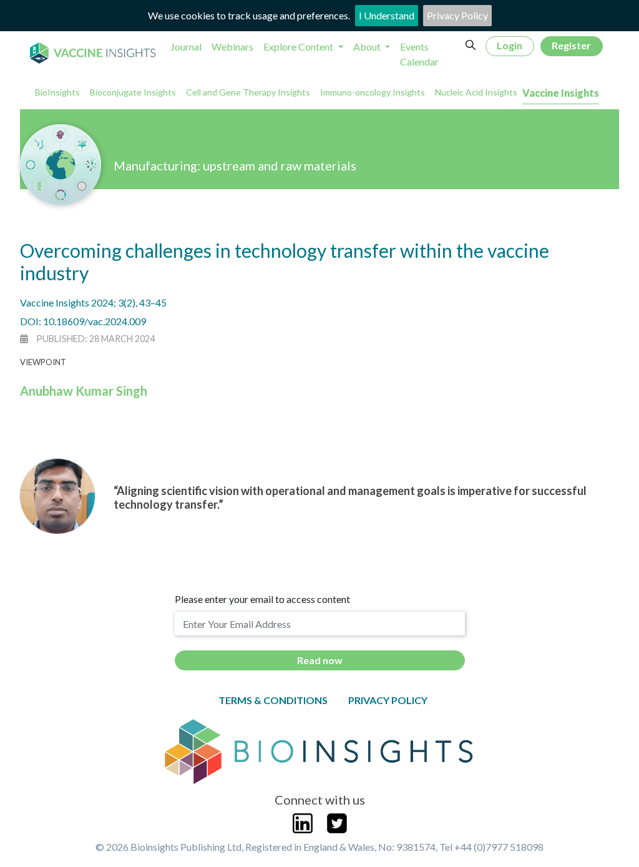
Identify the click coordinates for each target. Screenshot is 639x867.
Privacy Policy (457, 15)
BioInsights (57, 92)
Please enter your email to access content (262, 599)
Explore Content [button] (299, 46)
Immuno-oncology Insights (372, 92)
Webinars (232, 46)
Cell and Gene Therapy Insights (248, 92)
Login (509, 45)
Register (571, 45)
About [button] (368, 46)
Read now (320, 660)
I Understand (386, 15)
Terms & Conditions (273, 700)
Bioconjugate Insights (133, 92)
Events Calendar (419, 54)
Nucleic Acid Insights (476, 92)
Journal (186, 46)
